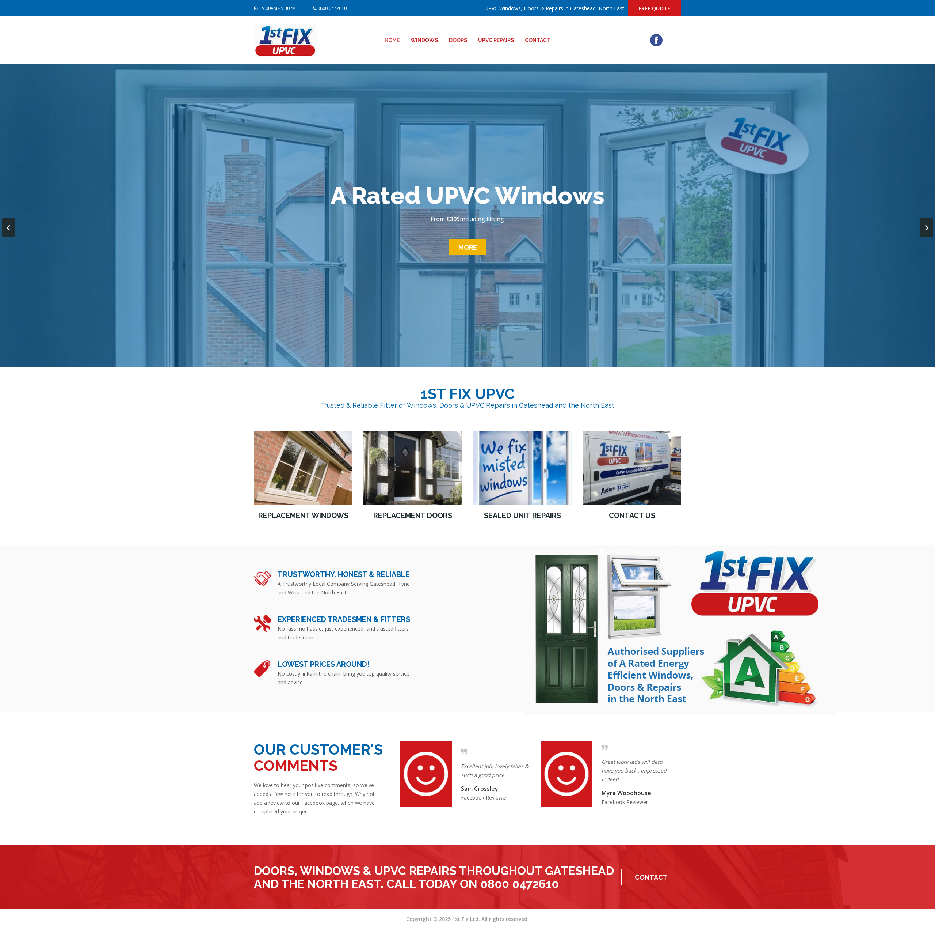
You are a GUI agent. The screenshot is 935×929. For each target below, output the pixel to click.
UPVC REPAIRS (496, 40)
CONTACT (537, 40)
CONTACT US (632, 515)
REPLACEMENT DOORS (412, 515)
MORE (467, 247)
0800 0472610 (331, 8)
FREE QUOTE (654, 8)
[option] (470, 774)
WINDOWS (424, 40)
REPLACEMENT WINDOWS (303, 515)
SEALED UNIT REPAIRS (522, 515)
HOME (392, 40)
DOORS (458, 40)
